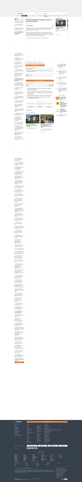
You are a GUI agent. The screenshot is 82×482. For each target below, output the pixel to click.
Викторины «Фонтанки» (30, 432)
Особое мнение (39, 428)
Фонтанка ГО (28, 11)
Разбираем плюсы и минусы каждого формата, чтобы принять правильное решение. (32, 128)
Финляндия (38, 439)
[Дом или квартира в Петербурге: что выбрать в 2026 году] (32, 118)
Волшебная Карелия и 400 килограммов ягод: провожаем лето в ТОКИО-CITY (46, 126)
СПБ (18, 19)
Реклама (16, 429)
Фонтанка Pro (46, 425)
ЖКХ (27, 440)
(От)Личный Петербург (47, 431)
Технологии (38, 435)
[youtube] (34, 448)
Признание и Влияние (42, 11)
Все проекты (46, 442)
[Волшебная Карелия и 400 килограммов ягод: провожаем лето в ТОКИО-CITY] (47, 118)
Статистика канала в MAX (18, 435)
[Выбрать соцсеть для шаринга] (53, 25)
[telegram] (30, 448)
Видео (28, 431)
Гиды (27, 435)
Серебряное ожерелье (34, 11)
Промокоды (61, 95)
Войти (29, 85)
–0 (52, 78)
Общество (38, 427)
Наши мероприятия (17, 431)
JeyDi (28, 68)
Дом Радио (46, 436)
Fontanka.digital (46, 435)
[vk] (32, 448)
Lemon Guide (48, 11)
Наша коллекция (46, 432)
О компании (16, 432)
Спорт (38, 432)
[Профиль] (67, 13)
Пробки (41, 13)
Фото (37, 442)
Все (15, 19)
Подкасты (38, 429)
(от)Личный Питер (22, 11)
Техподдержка (17, 428)
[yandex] (36, 448)
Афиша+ (28, 427)
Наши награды (58, 477)
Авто (27, 425)
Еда (27, 439)
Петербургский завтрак (61, 11)
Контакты (16, 427)
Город (28, 436)
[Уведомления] (65, 13)
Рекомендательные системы (59, 473)
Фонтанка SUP (17, 11)
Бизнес (28, 428)
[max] (28, 448)
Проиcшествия (39, 431)
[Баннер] (24, 15)
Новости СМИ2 (28, 110)
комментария (30, 25)
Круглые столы (46, 439)
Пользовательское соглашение (60, 468)
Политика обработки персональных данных (61, 469)
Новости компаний (30, 112)
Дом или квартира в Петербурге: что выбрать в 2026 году (32, 125)
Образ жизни (39, 425)
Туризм (38, 436)
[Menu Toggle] (15, 13)
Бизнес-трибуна (29, 429)
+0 (50, 78)
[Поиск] (63, 13)
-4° (28, 74)
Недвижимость (29, 442)
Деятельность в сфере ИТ (59, 474)
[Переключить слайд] (67, 23)
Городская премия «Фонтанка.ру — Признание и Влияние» (53, 429)
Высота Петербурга (47, 440)
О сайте (16, 425)
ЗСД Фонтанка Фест (54, 11)
